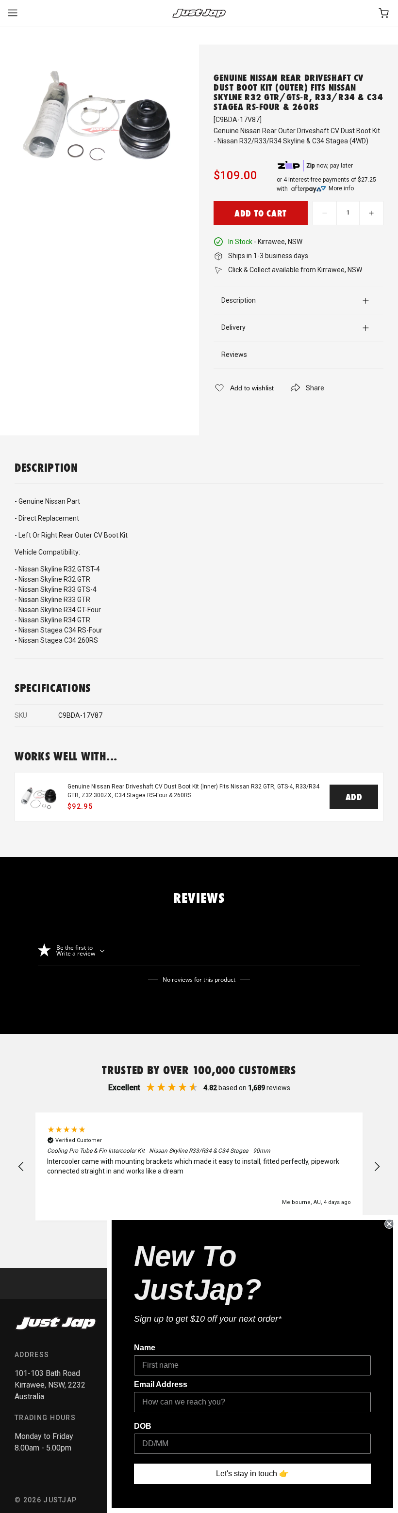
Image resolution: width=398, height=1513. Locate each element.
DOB (142, 1426)
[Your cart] (384, 13)
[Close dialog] (389, 1224)
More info (341, 188)
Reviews (234, 354)
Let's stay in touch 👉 (252, 1473)
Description (238, 300)
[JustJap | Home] (199, 13)
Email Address (160, 1384)
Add (354, 796)
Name (144, 1347)
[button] (21, 1166)
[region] (199, 1166)
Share (315, 388)
